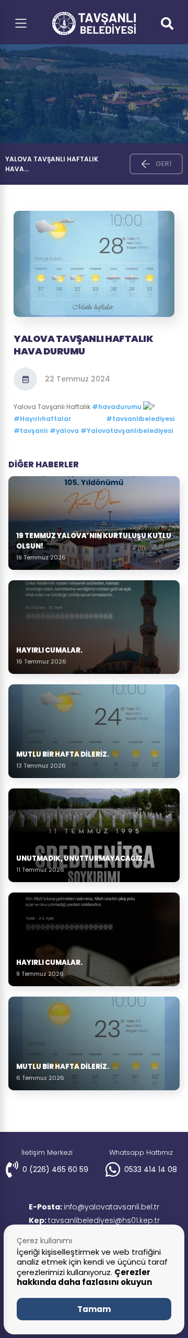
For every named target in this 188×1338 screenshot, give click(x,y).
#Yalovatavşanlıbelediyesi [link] (126, 430)
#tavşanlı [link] (31, 430)
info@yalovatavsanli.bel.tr (94, 1207)
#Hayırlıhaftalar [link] (42, 418)
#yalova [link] (64, 430)
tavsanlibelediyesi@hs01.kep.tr (94, 1220)
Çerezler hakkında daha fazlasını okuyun (84, 1277)
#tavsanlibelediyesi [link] (140, 418)
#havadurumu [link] (117, 406)
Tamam (94, 1309)
